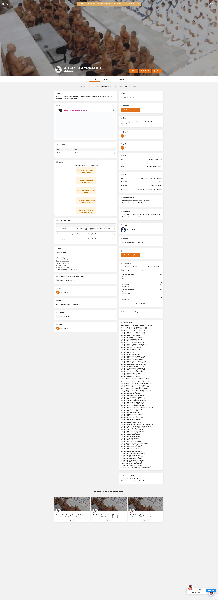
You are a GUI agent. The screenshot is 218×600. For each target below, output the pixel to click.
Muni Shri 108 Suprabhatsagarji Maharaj (131, 373)
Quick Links (210, 590)
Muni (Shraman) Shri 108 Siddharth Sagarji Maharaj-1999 (136, 380)
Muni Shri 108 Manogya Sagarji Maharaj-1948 (133, 395)
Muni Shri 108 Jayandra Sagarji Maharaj (131, 337)
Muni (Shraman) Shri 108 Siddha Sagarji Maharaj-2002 (135, 378)
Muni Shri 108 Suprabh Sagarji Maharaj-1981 (133, 370)
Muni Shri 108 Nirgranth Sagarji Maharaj (131, 414)
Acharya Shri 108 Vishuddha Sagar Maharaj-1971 (134, 329)
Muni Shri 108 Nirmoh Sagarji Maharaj (131, 422)
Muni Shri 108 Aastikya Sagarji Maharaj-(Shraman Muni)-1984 (137, 424)
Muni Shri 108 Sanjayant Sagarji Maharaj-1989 (133, 364)
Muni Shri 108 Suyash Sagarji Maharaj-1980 (132, 404)
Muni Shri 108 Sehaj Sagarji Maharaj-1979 (132, 335)
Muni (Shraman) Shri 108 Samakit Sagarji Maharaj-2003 (136, 388)
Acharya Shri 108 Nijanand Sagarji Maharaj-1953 (134, 327)
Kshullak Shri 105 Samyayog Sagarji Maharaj (133, 453)
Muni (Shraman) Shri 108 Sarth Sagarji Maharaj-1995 (135, 387)
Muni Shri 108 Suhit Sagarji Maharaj (130, 349)
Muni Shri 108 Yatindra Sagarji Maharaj (131, 445)
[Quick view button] (70, 520)
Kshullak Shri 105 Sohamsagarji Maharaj (131, 455)
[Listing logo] (58, 69)
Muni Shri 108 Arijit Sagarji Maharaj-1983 (132, 417)
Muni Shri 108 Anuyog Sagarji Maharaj (131, 441)
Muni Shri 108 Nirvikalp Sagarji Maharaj (131, 416)
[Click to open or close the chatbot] (211, 593)
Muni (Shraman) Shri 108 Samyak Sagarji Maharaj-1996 (136, 390)
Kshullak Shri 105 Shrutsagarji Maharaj (131, 462)
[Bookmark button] (73, 520)
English (106, 79)
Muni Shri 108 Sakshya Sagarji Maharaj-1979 (133, 368)
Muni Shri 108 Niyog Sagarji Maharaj (130, 434)
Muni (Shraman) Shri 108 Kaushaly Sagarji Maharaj (134, 443)
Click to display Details (130, 109)
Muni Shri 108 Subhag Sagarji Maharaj (131, 347)
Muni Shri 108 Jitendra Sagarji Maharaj (131, 339)
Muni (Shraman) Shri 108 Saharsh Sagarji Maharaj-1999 (136, 381)
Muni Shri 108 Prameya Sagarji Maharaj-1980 (133, 392)
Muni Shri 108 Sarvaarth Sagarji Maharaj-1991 (133, 330)
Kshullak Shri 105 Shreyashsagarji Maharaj (132, 460)
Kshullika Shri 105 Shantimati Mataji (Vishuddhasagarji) (136, 467)
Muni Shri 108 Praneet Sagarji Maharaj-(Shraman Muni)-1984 (137, 426)
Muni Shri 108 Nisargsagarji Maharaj (130, 376)
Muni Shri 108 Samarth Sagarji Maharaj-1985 (133, 334)
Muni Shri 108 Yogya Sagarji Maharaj (130, 438)
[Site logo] (3, 3)
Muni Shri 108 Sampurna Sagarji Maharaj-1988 (133, 344)
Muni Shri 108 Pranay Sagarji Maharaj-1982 (132, 429)
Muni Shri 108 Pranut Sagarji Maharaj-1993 (132, 451)
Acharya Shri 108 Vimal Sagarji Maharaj (86, 191)
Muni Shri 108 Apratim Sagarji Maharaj (131, 412)
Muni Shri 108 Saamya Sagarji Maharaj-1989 (133, 332)
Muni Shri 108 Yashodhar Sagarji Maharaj (132, 371)
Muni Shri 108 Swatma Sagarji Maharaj (131, 397)
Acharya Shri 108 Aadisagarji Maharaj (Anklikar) (86, 171)
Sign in (213, 4)
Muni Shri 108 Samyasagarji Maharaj (131, 448)
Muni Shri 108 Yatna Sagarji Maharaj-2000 (132, 439)
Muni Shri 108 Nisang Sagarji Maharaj (131, 421)
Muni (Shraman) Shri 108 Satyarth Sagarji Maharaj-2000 (136, 383)
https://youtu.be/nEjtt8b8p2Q (134, 478)
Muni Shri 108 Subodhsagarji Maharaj (131, 375)
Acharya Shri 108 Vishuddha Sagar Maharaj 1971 (86, 211)
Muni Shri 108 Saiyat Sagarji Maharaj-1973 (132, 366)
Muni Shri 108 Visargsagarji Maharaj (130, 393)
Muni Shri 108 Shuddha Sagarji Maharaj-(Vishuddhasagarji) (137, 407)
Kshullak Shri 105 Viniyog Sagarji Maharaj (132, 463)
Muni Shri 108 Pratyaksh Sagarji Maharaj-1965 (133, 400)
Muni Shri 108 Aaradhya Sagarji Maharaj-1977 (133, 428)
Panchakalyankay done (130, 255)
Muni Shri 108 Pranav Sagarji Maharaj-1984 (132, 431)
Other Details (120, 79)
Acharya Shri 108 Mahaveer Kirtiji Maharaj (86, 181)
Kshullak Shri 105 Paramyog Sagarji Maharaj (133, 465)
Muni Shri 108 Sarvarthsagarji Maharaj (131, 446)
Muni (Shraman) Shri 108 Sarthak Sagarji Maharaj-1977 (136, 385)
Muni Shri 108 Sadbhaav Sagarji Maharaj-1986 (133, 361)
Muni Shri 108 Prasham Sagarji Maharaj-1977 (133, 399)
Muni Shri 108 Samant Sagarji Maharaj (131, 354)
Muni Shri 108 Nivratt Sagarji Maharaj (131, 419)
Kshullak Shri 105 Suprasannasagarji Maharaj (133, 457)
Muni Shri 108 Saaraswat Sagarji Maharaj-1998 (133, 359)
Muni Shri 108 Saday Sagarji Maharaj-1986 (132, 346)
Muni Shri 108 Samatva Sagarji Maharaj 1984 (133, 342)
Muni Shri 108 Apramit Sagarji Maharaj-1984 (133, 356)
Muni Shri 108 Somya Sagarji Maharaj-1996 (132, 358)
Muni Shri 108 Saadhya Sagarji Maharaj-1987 (133, 351)
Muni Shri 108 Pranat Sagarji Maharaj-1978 (132, 450)
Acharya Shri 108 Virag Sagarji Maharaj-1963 (86, 201)
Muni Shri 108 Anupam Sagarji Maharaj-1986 (133, 409)
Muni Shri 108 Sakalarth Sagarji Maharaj (131, 433)
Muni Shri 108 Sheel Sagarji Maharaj (130, 410)
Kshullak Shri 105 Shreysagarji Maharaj (131, 458)
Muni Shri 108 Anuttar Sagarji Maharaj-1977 (132, 405)
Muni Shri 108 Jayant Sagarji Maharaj (131, 341)
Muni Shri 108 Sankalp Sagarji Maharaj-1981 (133, 352)
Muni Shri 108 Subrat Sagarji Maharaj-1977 (132, 402)
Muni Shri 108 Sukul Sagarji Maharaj (130, 436)
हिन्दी (95, 79)
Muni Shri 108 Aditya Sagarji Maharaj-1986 (132, 363)
